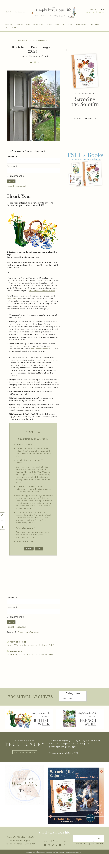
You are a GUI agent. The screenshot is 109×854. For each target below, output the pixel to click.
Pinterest (96, 12)
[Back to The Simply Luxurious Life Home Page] (52, 12)
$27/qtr (28, 548)
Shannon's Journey (33, 40)
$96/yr (39, 548)
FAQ (86, 843)
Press (55, 841)
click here (11, 298)
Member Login (8, 12)
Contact (46, 841)
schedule (47, 349)
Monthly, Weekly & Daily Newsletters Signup (20, 839)
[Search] (99, 839)
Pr (75, 852)
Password (12, 166)
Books (9, 843)
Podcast (18, 843)
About (63, 841)
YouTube (99, 12)
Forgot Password (16, 186)
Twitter (93, 12)
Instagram (103, 12)
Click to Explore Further (24, 752)
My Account (96, 843)
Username (12, 156)
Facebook (90, 12)
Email (86, 12)
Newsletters (95, 9)
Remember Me (16, 176)
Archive (78, 843)
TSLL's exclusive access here (42, 291)
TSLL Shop (29, 843)
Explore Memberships (20, 12)
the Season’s (37, 349)
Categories (73, 693)
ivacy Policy (79, 852)
